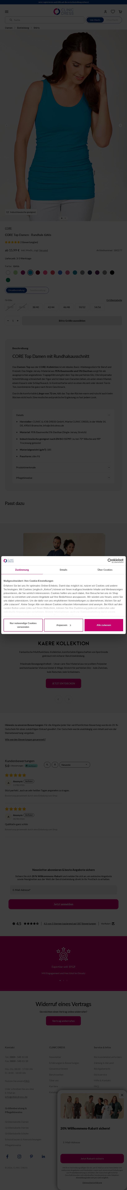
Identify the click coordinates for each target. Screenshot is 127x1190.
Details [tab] (63, 569)
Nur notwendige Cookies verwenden (23, 625)
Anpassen (61, 625)
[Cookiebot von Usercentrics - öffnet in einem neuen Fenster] (109, 560)
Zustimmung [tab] (22, 569)
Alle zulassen (104, 625)
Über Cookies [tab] (105, 569)
